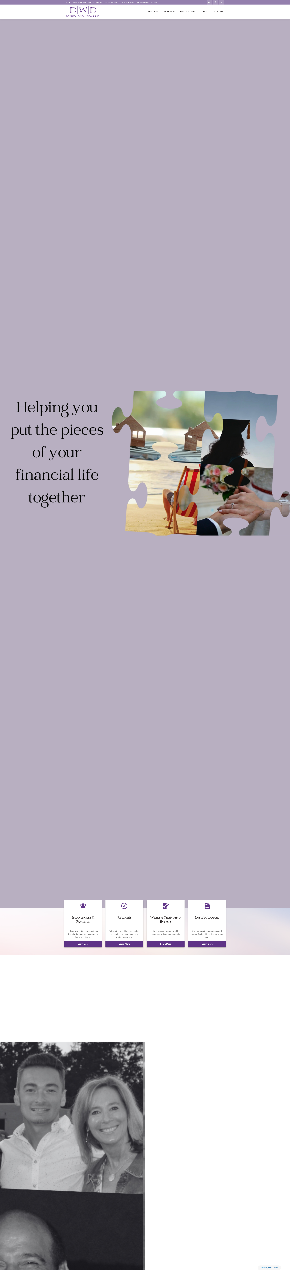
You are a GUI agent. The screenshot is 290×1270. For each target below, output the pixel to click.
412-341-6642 (129, 2)
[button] (152, 11)
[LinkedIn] (209, 2)
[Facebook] (215, 2)
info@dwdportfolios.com (148, 2)
